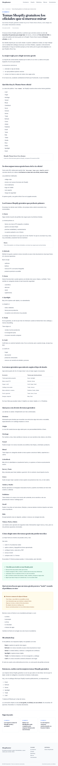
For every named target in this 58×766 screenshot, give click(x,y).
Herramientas (52, 2)
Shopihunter (6, 748)
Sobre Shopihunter (48, 749)
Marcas (45, 2)
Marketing (38, 2)
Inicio (3, 9)
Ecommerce (26, 2)
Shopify (32, 2)
